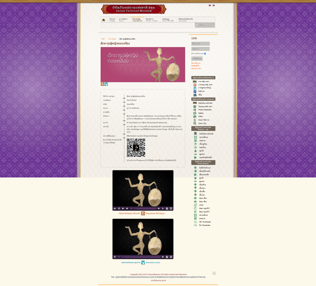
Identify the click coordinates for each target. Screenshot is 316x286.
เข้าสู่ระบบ (197, 58)
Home (103, 39)
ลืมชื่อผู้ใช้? (195, 66)
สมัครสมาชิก (196, 68)
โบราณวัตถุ (112, 39)
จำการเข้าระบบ (197, 53)
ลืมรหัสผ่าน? (196, 63)
